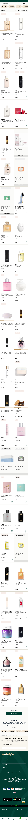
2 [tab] (10, 30)
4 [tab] (12, 320)
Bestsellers (12, 6)
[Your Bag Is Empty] (26, 4)
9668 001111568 (8, 785)
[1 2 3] (21, 140)
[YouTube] (12, 772)
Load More (14, 713)
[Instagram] (16, 772)
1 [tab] (3, 30)
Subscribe (14, 748)
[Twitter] (20, 772)
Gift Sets (18, 6)
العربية (20, 805)
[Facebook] (8, 772)
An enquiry (21, 785)
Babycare (4, 6)
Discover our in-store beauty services (14, 1)
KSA (18, 805)
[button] (17, 806)
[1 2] (7, 24)
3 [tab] (8, 320)
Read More (14, 727)
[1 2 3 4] (21, 53)
